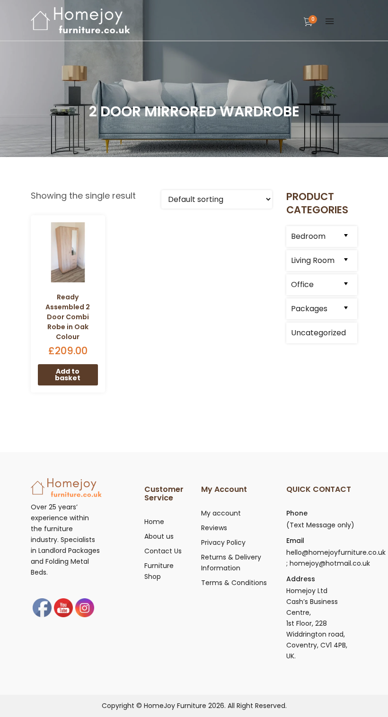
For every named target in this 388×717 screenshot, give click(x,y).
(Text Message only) (320, 525)
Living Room (313, 260)
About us (159, 536)
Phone (297, 513)
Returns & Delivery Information (231, 562)
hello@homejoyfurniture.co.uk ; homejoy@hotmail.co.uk (336, 558)
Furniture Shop (159, 571)
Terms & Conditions (234, 582)
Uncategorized (318, 332)
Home (154, 521)
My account (221, 513)
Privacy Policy (223, 542)
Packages (309, 308)
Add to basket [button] (67, 375)
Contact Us (163, 551)
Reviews (214, 528)
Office (302, 284)
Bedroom (308, 236)
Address (300, 579)
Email (295, 540)
